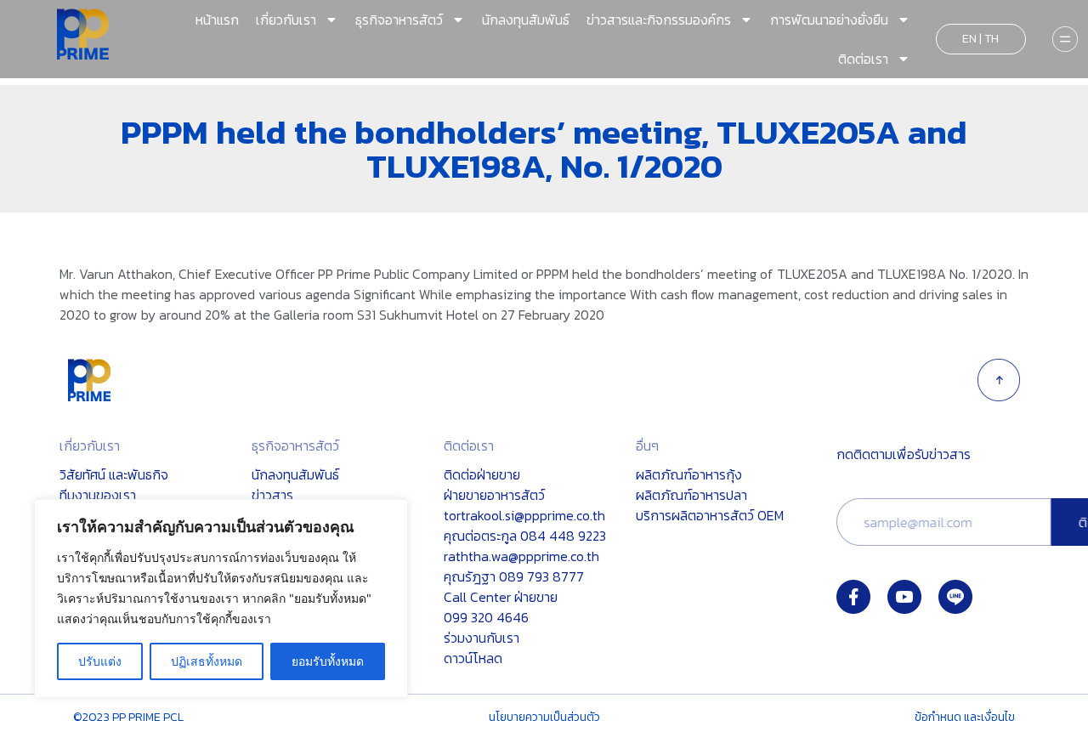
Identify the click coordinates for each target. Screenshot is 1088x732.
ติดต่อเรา (863, 58)
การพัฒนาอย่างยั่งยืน (829, 19)
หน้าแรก (217, 19)
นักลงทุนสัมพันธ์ (526, 19)
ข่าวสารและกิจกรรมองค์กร (658, 19)
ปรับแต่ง (100, 661)
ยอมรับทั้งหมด (328, 661)
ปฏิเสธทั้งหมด (206, 661)
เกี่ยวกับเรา (286, 19)
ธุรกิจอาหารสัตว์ (399, 19)
